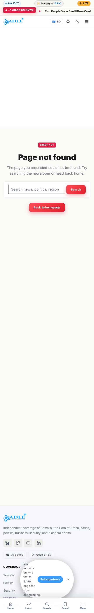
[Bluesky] (7, 543)
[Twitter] (18, 543)
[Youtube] (28, 543)
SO (56, 21)
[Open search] (68, 21)
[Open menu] (86, 21)
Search (76, 189)
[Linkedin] (39, 543)
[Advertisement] (47, 77)
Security (9, 590)
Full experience (50, 579)
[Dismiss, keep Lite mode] (68, 579)
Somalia (8, 575)
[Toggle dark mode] (77, 21)
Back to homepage (47, 207)
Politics (8, 583)
